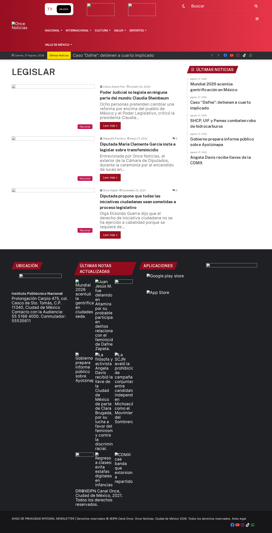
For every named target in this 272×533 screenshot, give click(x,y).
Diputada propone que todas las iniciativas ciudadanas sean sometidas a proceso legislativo (138, 202)
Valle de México (57, 44)
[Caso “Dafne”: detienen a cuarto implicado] (104, 315)
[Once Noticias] (24, 26)
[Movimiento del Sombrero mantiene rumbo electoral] (124, 388)
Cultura (101, 30)
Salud (118, 30)
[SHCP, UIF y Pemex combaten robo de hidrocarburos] (124, 284)
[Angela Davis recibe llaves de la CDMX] (104, 402)
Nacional (52, 30)
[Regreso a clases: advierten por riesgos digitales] (104, 469)
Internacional (77, 30)
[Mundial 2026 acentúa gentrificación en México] (84, 299)
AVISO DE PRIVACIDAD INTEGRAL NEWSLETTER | (44, 518)
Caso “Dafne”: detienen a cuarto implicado (113, 55)
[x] (257, 55)
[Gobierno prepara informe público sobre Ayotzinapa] (84, 368)
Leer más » (110, 125)
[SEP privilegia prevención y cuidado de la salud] (84, 457)
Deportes (136, 30)
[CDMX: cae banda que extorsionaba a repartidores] (124, 468)
